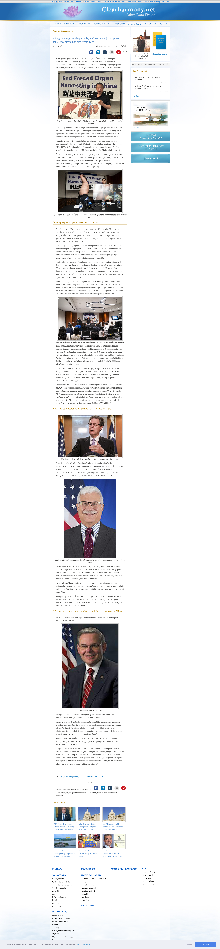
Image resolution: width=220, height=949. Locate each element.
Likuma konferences (60, 921)
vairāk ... (136, 96)
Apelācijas (56, 927)
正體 (51, 2)
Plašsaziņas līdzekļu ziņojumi (63, 937)
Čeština (86, 1)
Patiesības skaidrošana (61, 918)
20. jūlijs (55, 894)
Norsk (129, 1)
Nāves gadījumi (58, 879)
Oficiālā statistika (59, 888)
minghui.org (147, 878)
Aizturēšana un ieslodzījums (63, 885)
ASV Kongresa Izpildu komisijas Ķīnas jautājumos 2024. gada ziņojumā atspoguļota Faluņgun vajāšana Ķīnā (113, 829)
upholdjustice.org (150, 884)
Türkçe (158, 1)
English (60, 1)
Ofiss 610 (55, 903)
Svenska (152, 1)
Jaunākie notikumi (59, 915)
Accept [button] (206, 944)
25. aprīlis (55, 891)
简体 (55, 2)
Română (139, 1)
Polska (134, 1)
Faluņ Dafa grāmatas (159, 54)
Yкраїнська (165, 1)
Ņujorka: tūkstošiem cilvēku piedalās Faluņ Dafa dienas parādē (89, 853)
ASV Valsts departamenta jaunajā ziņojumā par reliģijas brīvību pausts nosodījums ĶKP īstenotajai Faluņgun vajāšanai (64, 829)
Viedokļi (85, 894)
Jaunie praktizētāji (89, 891)
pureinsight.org (149, 881)
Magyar (112, 1)
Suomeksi (99, 1)
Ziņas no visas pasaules (63, 31)
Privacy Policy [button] (83, 944)
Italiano (117, 1)
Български (79, 1)
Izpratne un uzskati (89, 888)
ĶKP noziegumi (58, 906)
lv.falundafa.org (149, 872)
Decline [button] (189, 944)
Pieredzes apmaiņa (89, 885)
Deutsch (66, 1)
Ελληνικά (106, 1)
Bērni (54, 900)
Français (72, 1)
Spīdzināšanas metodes (61, 882)
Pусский (146, 1)
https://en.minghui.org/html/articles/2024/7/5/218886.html (84, 776)
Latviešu (123, 1)
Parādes (55, 924)
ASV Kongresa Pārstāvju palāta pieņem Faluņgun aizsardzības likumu (88, 826)
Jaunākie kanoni (140, 71)
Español (92, 1)
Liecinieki (85, 900)
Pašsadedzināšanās (59, 897)
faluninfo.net (148, 875)
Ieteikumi (85, 897)
